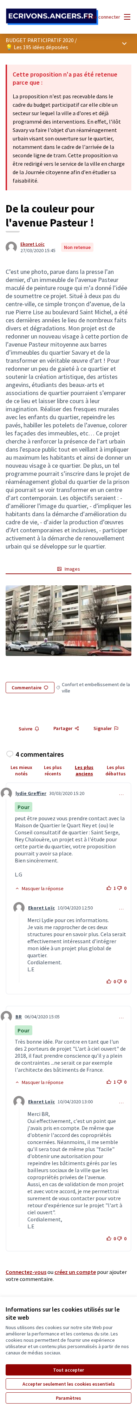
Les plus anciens (84, 770)
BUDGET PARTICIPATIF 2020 (40, 40)
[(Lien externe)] (68, 620)
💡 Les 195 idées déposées (37, 47)
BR (18, 1016)
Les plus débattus (115, 770)
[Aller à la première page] (52, 17)
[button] (39, 888)
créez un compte (75, 1271)
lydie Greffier (30, 793)
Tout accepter (68, 1370)
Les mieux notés (21, 770)
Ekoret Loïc (32, 244)
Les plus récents (53, 770)
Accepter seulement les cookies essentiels (68, 1384)
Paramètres (68, 1398)
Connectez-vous (26, 1271)
